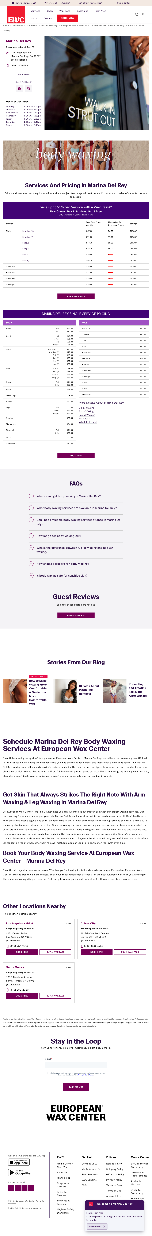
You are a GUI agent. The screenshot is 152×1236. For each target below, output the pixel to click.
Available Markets (136, 1183)
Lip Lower (10, 278)
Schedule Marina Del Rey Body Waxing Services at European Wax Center (64, 745)
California (32, 25)
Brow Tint (86, 328)
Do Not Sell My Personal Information (24, 1208)
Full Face (86, 358)
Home (6, 25)
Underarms (11, 266)
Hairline (85, 364)
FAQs (85, 1185)
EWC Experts (89, 1179)
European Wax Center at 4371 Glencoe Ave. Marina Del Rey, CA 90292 (98, 25)
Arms (8, 328)
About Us (62, 1172)
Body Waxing (86, 411)
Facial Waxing (87, 415)
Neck (84, 382)
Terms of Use (113, 1190)
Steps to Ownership (137, 1191)
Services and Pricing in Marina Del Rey (76, 185)
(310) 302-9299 (19, 65)
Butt (8, 368)
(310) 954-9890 (19, 946)
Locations (18, 25)
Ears (84, 346)
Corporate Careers (63, 1185)
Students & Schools (63, 1202)
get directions (19, 59)
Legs (8, 407)
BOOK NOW (68, 18)
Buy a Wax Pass (24, 81)
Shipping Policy (115, 1169)
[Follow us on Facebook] (19, 88)
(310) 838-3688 (93, 946)
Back (8, 336)
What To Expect (88, 422)
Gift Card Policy (115, 1174)
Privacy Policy (114, 1179)
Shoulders (10, 424)
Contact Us (88, 1163)
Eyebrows (11, 272)
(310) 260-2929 (19, 989)
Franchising (63, 1177)
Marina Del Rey (49, 25)
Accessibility (113, 1196)
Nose (84, 388)
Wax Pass (84, 418)
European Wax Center (25, 1201)
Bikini (8, 231)
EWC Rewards (90, 1174)
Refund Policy (114, 1163)
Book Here (24, 74)
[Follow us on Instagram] (28, 88)
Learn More (87, 215)
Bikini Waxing (86, 407)
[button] (136, 14)
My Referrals (89, 1169)
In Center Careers (62, 1193)
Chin (84, 340)
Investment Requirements (139, 1174)
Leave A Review (76, 615)
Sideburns (86, 394)
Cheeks (85, 334)
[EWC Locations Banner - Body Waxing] (76, 168)
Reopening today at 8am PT (20, 47)
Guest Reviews (76, 597)
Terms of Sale (114, 1185)
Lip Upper (10, 284)
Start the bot (95, 1226)
